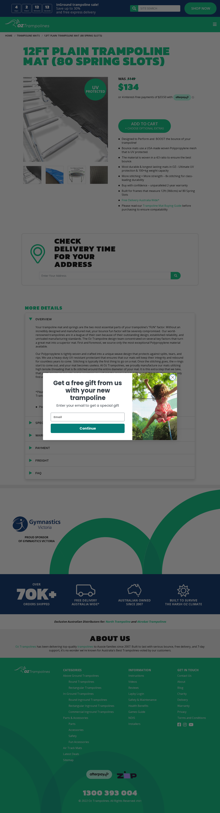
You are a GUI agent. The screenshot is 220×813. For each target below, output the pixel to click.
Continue (88, 428)
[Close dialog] (173, 377)
